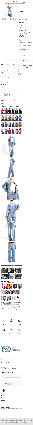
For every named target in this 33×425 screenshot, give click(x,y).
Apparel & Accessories (4, 4)
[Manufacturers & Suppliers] (16, 1)
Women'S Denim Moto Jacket (12, 411)
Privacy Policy (26, 422)
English (5, 420)
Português (9, 420)
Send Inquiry (21, 19)
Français (12, 420)
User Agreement (20, 422)
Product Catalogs (10, 401)
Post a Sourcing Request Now (8, 384)
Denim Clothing (8, 4)
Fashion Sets (14, 414)
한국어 (25, 420)
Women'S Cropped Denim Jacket (4, 411)
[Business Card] (31, 62)
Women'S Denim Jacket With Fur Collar (20, 411)
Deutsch (19, 420)
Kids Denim (2, 405)
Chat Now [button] (26, 19)
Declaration (23, 422)
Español (7, 420)
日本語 (27, 420)
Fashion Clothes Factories (20, 414)
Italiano (17, 420)
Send (6, 383)
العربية (23, 420)
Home (1, 4)
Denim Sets (25, 414)
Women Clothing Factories (9, 414)
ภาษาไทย (31, 420)
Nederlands (21, 420)
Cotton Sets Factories (3, 414)
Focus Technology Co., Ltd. (12, 422)
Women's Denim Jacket (12, 4)
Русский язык (14, 420)
